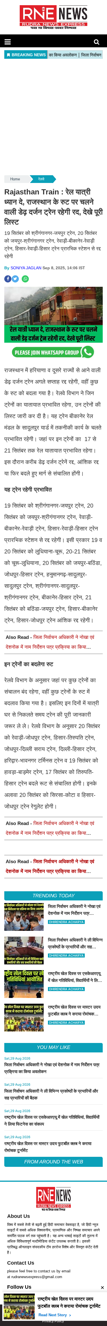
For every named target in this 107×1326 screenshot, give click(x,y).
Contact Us (20, 1263)
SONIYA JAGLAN (26, 268)
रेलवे (41, 179)
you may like (53, 1047)
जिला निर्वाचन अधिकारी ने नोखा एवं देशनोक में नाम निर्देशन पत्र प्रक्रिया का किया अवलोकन (50, 647)
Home (15, 179)
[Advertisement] (53, 117)
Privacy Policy (53, 1321)
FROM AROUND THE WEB (53, 1162)
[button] (8, 42)
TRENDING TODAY (53, 895)
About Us (18, 1216)
